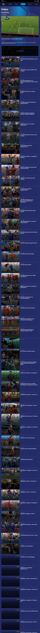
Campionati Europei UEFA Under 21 (3, 4)
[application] (20, 26)
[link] (10, 4)
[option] (20, 51)
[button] (23, 4)
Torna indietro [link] (4, 14)
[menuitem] (10, 4)
